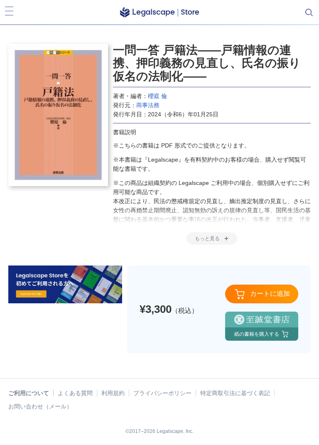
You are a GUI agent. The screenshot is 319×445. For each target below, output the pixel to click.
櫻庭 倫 (157, 96)
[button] (159, 12)
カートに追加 (270, 293)
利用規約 (113, 393)
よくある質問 (75, 393)
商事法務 (148, 105)
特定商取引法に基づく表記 (235, 393)
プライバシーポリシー (162, 393)
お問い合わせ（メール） (40, 406)
